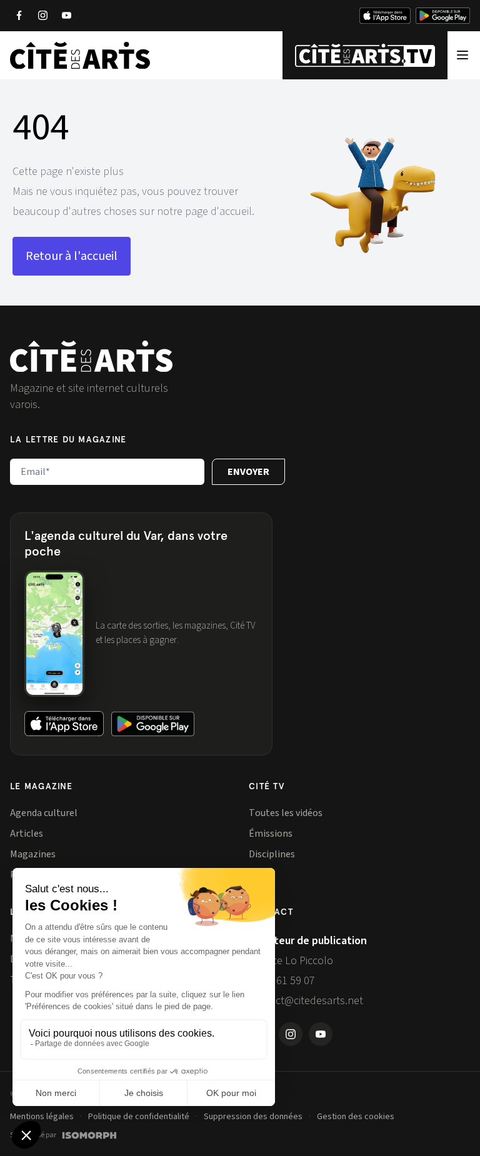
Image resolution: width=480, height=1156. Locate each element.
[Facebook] (19, 15)
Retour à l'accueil (72, 256)
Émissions (270, 833)
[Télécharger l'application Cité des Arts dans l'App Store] (385, 15)
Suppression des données (253, 1116)
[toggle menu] (462, 55)
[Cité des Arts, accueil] (91, 356)
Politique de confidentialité (138, 1116)
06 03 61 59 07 (282, 981)
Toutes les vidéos (285, 813)
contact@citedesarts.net (306, 1001)
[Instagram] (42, 15)
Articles (26, 833)
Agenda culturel (44, 813)
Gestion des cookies (355, 1116)
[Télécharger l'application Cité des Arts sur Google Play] (443, 15)
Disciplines (272, 854)
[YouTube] (66, 15)
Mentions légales (42, 1116)
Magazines (33, 854)
